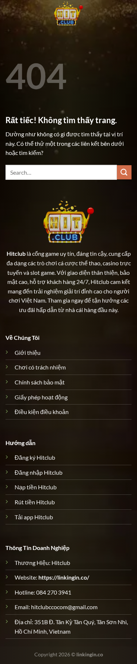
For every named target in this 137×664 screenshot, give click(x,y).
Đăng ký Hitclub (35, 457)
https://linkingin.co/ (63, 577)
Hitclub (16, 253)
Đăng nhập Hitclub (38, 472)
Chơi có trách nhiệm (40, 367)
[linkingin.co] (68, 13)
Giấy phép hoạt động (41, 397)
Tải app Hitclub (34, 516)
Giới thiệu (28, 352)
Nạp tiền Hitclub (36, 486)
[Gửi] (124, 172)
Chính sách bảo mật (40, 382)
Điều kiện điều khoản (42, 411)
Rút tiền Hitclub (35, 501)
